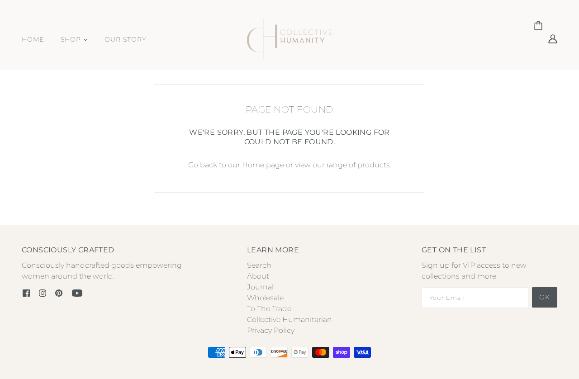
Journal (260, 287)
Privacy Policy (270, 330)
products (373, 165)
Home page (263, 165)
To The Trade (269, 308)
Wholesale (265, 298)
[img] (26, 293)
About (258, 276)
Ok (544, 297)
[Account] (553, 38)
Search (259, 265)
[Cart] (539, 26)
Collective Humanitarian (289, 319)
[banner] (289, 37)
